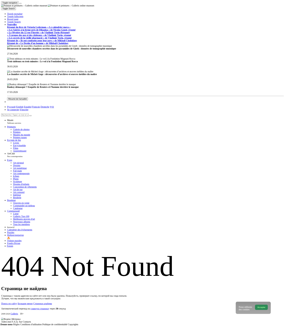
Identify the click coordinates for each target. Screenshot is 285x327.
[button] (15, 14)
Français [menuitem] (36, 107)
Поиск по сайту (9, 303)
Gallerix (14, 313)
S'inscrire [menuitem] (24, 109)
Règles (16, 324)
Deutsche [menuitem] (45, 107)
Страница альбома (42, 303)
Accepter (261, 307)
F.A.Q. (15, 321)
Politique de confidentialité (55, 324)
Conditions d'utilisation (31, 324)
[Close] (30, 115)
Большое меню (25, 303)
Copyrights (73, 324)
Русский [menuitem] (11, 107)
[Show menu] (20, 3)
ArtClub (15, 154)
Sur (21, 321)
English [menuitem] (19, 107)
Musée (14, 121)
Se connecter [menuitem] (13, 109)
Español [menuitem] (27, 107)
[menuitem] (52, 107)
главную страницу (40, 308)
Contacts (27, 321)
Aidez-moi (6, 321)
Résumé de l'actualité (17, 99)
